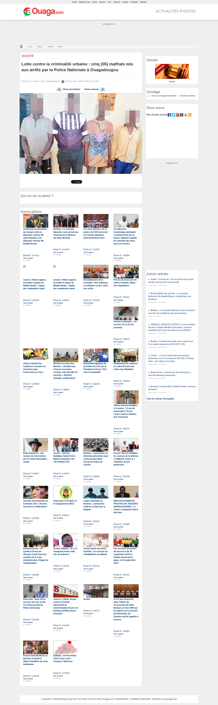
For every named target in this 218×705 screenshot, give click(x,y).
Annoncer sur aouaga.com (164, 699)
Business (102, 2)
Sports (94, 2)
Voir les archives (187, 96)
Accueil (74, 2)
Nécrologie (134, 2)
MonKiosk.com (84, 2)
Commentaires (121, 699)
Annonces (116, 2)
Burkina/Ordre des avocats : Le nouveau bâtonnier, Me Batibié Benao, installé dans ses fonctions (169, 296)
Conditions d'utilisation (140, 699)
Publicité (143, 2)
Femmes (125, 2)
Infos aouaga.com (105, 699)
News (109, 2)
